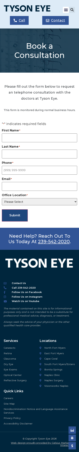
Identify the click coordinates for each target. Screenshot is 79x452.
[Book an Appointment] (72, 430)
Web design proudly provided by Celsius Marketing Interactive (42, 444)
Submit (14, 215)
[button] (66, 10)
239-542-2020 (54, 241)
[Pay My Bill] (72, 445)
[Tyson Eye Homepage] (30, 10)
